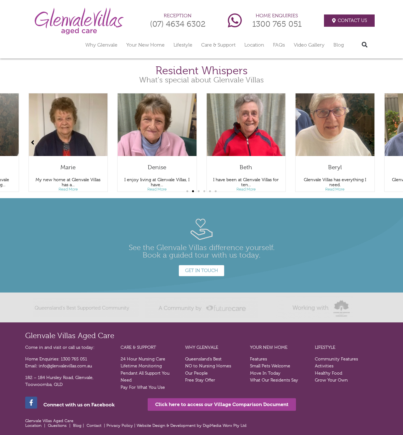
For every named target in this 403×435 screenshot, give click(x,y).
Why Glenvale (101, 45)
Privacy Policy (120, 425)
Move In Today (265, 373)
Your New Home (145, 45)
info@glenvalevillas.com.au (65, 365)
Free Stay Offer (200, 379)
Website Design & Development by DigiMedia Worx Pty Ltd (192, 425)
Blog (338, 45)
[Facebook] (31, 403)
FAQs (279, 45)
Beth (246, 167)
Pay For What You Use (143, 387)
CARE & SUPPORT (138, 347)
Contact (94, 425)
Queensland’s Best (203, 358)
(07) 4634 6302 (178, 24)
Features (258, 358)
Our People (196, 373)
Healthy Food (328, 373)
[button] (365, 44)
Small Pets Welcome (270, 365)
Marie (68, 167)
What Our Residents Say (274, 379)
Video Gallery (309, 45)
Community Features (336, 358)
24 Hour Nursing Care (143, 358)
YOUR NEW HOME (268, 347)
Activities (324, 365)
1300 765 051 (277, 24)
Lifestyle (182, 45)
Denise (157, 167)
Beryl (335, 167)
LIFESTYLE (325, 347)
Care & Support (218, 45)
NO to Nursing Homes (208, 365)
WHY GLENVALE (201, 347)
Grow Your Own (331, 379)
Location (254, 45)
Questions (57, 425)
